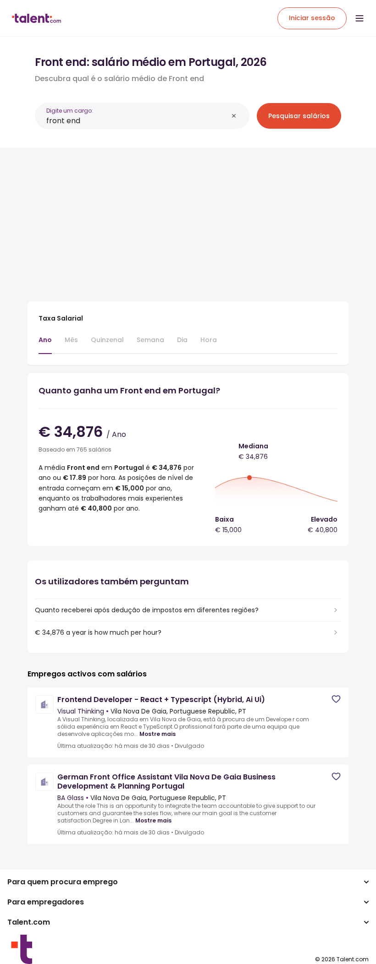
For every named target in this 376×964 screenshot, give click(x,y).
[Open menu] (359, 18)
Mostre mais (157, 734)
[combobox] (137, 120)
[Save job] (336, 699)
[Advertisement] (188, 219)
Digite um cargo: (69, 110)
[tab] (45, 344)
